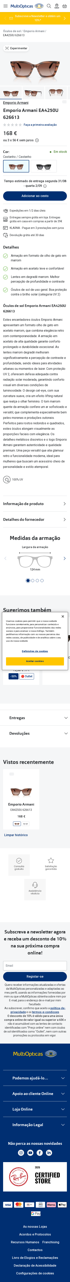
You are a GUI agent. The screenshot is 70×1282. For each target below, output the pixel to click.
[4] (42, 580)
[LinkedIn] (49, 1153)
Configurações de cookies (35, 1273)
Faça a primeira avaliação (40, 124)
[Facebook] (40, 1153)
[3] (37, 580)
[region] (35, 641)
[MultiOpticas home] (35, 1054)
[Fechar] (63, 616)
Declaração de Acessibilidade (35, 1265)
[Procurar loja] (56, 6)
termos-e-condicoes (45, 1012)
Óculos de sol (12, 31)
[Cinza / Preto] (44, 166)
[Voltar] (5, 18)
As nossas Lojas (35, 1226)
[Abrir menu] (5, 6)
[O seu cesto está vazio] (64, 6)
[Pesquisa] (49, 6)
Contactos (35, 1250)
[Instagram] (21, 1153)
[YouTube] (30, 1153)
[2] (32, 580)
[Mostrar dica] (44, 186)
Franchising (50, 1242)
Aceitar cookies (35, 661)
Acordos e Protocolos (35, 1234)
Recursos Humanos (25, 1242)
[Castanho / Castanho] (16, 166)
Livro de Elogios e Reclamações (35, 1258)
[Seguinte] (64, 18)
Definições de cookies (35, 651)
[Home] (27, 6)
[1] (28, 580)
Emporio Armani (34, 31)
